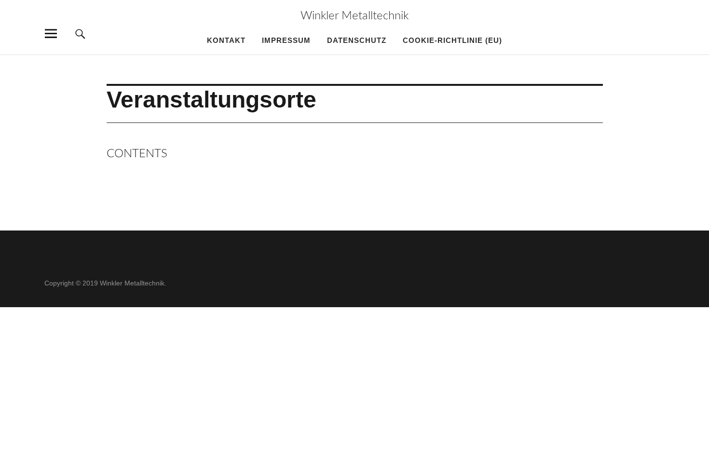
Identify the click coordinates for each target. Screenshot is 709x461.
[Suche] (80, 33)
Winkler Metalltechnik (354, 16)
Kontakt (226, 40)
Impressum (286, 40)
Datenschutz (356, 40)
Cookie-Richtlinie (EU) (452, 40)
